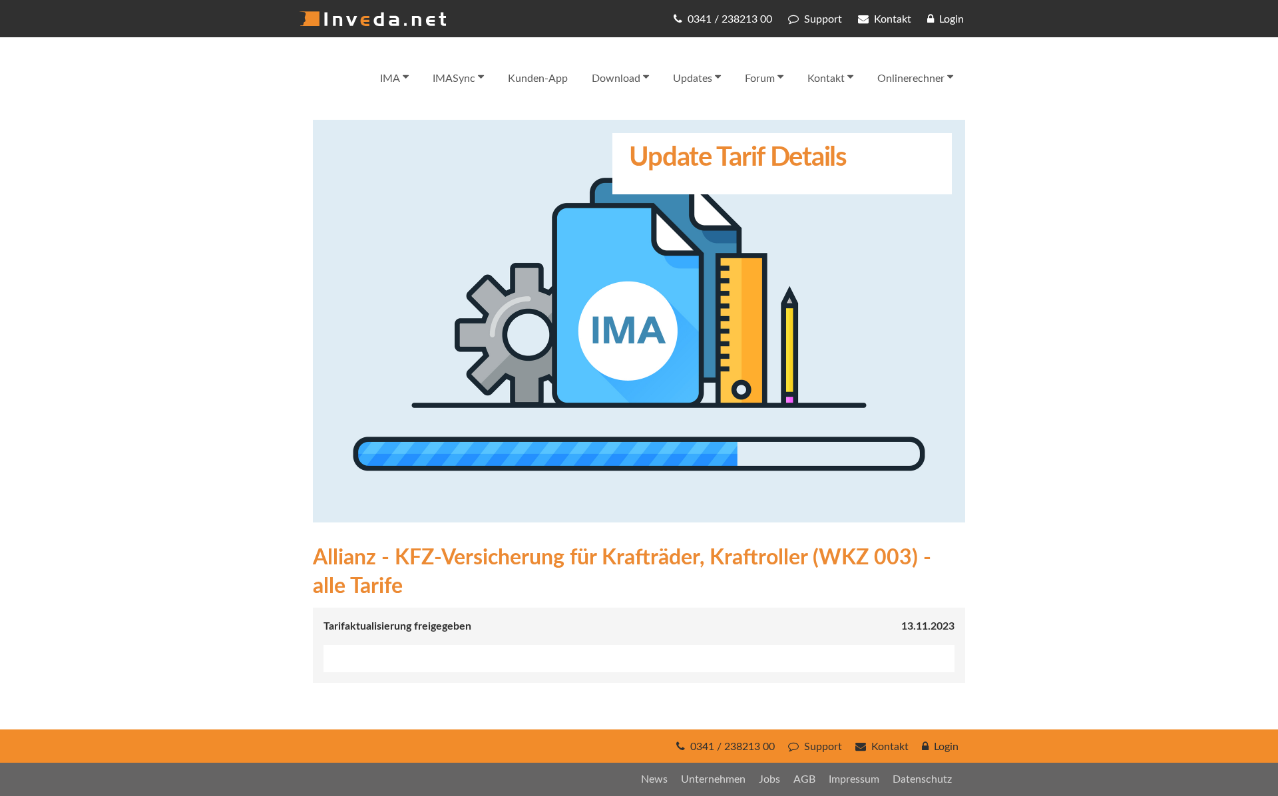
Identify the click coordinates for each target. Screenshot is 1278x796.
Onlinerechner (911, 78)
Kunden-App (538, 78)
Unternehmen (713, 779)
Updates (692, 78)
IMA (390, 78)
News (654, 779)
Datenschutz (922, 779)
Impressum (854, 779)
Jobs (769, 779)
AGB (804, 779)
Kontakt (826, 78)
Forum (760, 78)
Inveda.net (373, 19)
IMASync (454, 78)
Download (616, 78)
